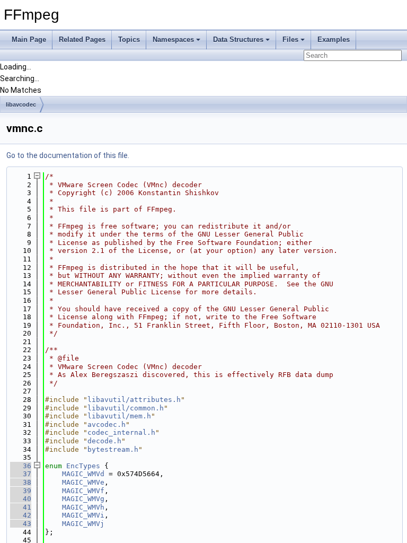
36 (20, 466)
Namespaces (173, 39)
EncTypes (83, 466)
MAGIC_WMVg (83, 499)
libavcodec (21, 104)
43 (20, 524)
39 (20, 491)
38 (20, 482)
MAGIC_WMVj (83, 524)
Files (290, 39)
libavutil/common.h (125, 408)
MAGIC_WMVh (83, 507)
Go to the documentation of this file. (67, 155)
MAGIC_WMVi (83, 515)
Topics (129, 39)
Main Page (29, 39)
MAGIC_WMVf (83, 491)
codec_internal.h (121, 432)
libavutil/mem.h (119, 416)
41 (20, 507)
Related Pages (82, 39)
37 (20, 474)
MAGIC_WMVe (83, 482)
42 (20, 515)
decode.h (104, 441)
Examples (333, 39)
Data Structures (238, 39)
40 (20, 499)
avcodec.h (106, 424)
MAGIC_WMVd (83, 474)
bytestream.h (112, 449)
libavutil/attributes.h (134, 400)
